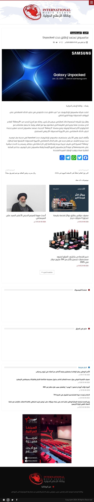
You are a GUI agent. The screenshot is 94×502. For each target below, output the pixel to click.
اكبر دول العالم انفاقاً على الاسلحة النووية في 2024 (71, 171)
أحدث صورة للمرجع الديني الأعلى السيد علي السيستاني (26, 216)
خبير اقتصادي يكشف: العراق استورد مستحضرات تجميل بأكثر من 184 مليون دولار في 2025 (69, 259)
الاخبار (86, 33)
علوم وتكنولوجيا (76, 33)
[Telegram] (4, 500)
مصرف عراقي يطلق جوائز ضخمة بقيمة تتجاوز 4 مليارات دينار (70, 216)
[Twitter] (12, 500)
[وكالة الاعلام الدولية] (47, 2)
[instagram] (8, 500)
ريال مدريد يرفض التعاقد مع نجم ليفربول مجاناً (21, 171)
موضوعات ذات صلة (82, 180)
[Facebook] (17, 500)
